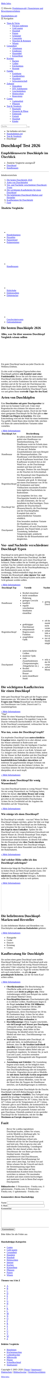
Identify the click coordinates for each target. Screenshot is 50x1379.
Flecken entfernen (20, 26)
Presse (27, 1369)
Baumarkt (16, 109)
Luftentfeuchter (13, 1355)
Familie (10, 71)
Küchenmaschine (14, 1352)
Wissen (15, 43)
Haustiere (16, 78)
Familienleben (18, 76)
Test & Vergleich (14, 106)
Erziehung (16, 73)
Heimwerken (18, 93)
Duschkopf (11, 165)
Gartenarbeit (17, 101)
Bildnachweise (19, 1372)
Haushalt (16, 31)
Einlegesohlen (13, 293)
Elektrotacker (12, 295)
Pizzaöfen (11, 237)
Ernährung (17, 51)
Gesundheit (12, 46)
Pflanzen (16, 103)
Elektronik (16, 114)
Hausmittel (17, 53)
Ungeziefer (17, 38)
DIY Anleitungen (19, 88)
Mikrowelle (12, 1357)
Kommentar (6, 1208)
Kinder (15, 121)
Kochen (10, 58)
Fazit (9, 202)
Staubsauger (12, 1365)
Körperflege (17, 56)
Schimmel (16, 36)
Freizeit (15, 116)
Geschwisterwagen (15, 319)
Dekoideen (17, 86)
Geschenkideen (19, 91)
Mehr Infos (6, 3)
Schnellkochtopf (14, 1362)
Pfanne (10, 1360)
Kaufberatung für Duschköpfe (20, 200)
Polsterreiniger (13, 242)
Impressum (36, 1369)
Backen (15, 61)
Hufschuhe (11, 290)
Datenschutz (6, 1372)
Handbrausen (12, 168)
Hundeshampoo (14, 235)
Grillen (15, 63)
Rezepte (15, 68)
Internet (10, 1262)
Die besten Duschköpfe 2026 (19, 180)
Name (3, 1202)
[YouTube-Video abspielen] (25, 897)
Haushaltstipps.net (15, 134)
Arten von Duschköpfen (17, 182)
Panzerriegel (12, 240)
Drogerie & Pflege (20, 111)
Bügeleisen (11, 1350)
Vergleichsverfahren (36, 1372)
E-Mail (4, 1205)
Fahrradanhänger (14, 322)
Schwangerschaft (19, 81)
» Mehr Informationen (10, 431)
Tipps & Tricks (13, 23)
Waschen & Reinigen (21, 41)
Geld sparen (17, 28)
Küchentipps (17, 66)
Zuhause (10, 83)
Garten (10, 98)
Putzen (15, 33)
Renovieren (17, 96)
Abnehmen (17, 48)
